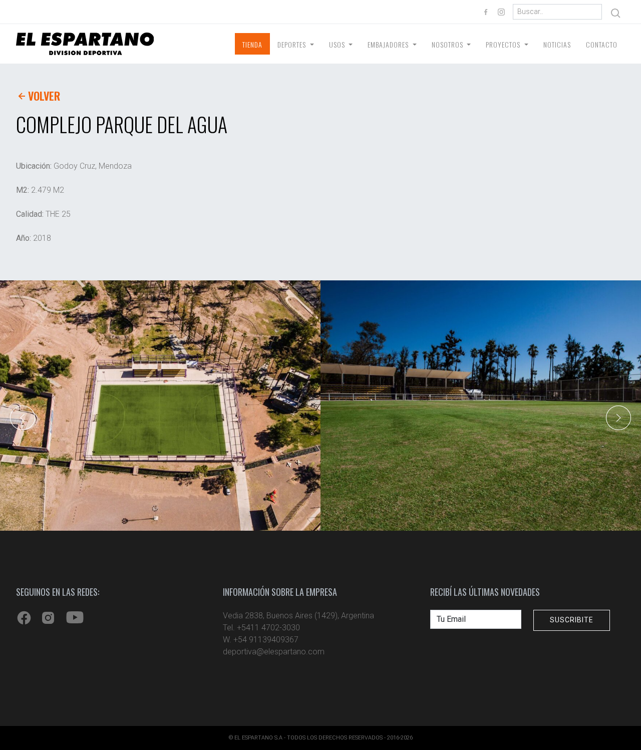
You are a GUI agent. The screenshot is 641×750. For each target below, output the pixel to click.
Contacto (601, 44)
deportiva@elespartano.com (274, 651)
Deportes (292, 44)
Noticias (557, 44)
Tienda (252, 44)
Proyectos (504, 44)
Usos (338, 44)
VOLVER (44, 96)
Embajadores (389, 44)
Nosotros (448, 44)
